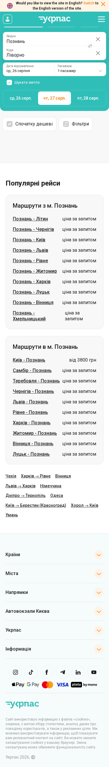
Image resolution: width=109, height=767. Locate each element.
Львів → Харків (20, 486)
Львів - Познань (30, 402)
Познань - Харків (32, 281)
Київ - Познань (29, 360)
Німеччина (50, 486)
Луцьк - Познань (31, 454)
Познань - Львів (30, 250)
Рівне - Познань (30, 412)
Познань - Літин (30, 219)
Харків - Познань (32, 422)
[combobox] (80, 69)
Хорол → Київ (84, 505)
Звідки (11, 36)
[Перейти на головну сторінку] (54, 20)
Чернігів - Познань (33, 391)
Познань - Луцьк (31, 292)
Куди (9, 50)
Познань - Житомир (35, 271)
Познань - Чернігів (33, 229)
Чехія (11, 476)
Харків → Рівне (36, 476)
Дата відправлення (20, 66)
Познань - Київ (29, 240)
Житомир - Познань (35, 433)
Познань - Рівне (30, 260)
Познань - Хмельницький (29, 315)
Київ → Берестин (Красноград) (36, 505)
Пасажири (65, 66)
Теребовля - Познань (36, 381)
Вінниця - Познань (33, 443)
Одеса (56, 495)
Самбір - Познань (32, 370)
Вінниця (63, 476)
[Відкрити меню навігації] (101, 19)
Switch (88, 3)
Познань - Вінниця (33, 302)
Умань (12, 515)
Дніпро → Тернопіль (26, 495)
